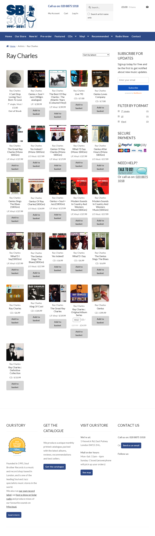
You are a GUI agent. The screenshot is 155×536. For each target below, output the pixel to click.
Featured (60, 36)
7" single (125, 111)
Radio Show (122, 36)
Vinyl (82, 36)
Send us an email (131, 445)
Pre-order (46, 36)
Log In (75, 13)
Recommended (100, 36)
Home (8, 36)
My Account (54, 13)
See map (86, 472)
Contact (136, 36)
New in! (33, 36)
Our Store (20, 36)
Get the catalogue (54, 466)
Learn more (14, 515)
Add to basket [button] (36, 112)
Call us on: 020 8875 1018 (63, 6)
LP (122, 116)
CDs (70, 36)
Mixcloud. (11, 506)
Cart (66, 13)
